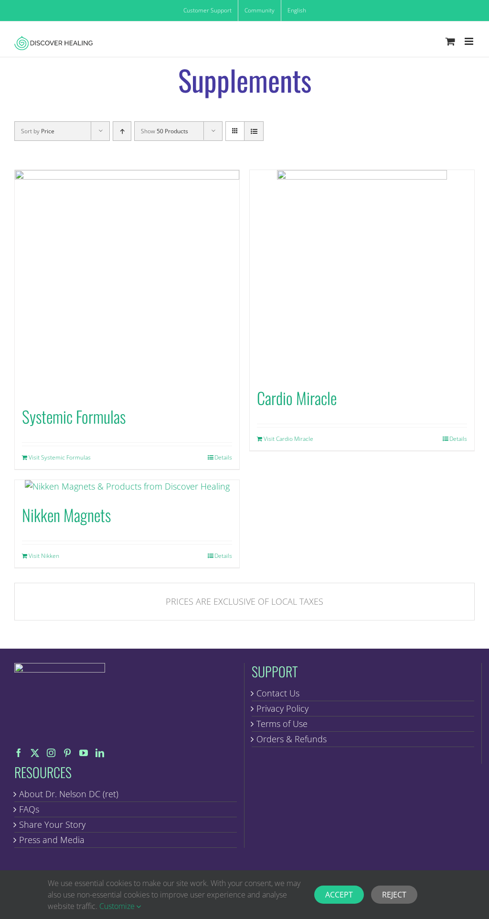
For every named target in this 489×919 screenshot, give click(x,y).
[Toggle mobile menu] (470, 41)
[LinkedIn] (100, 752)
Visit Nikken (44, 556)
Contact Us (277, 693)
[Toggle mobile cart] (450, 41)
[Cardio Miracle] (362, 273)
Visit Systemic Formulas (60, 457)
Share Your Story (52, 824)
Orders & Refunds (291, 739)
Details (223, 457)
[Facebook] (18, 752)
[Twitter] (35, 752)
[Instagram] (51, 752)
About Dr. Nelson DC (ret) (68, 794)
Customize (118, 906)
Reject (394, 894)
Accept (339, 894)
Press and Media (52, 839)
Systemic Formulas (74, 416)
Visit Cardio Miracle (288, 439)
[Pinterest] (67, 752)
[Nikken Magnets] (127, 486)
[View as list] (253, 131)
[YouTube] (83, 752)
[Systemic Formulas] (127, 282)
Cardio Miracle (297, 397)
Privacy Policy (282, 708)
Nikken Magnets (66, 514)
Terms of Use (282, 723)
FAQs (29, 809)
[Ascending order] (122, 131)
